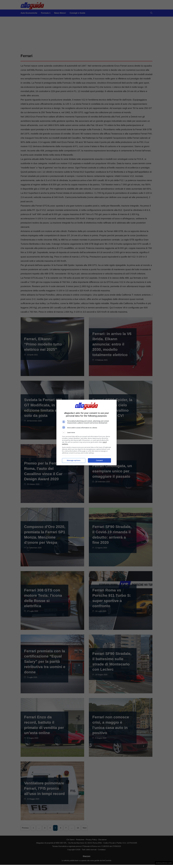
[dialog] (86, 432)
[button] (86, 432)
